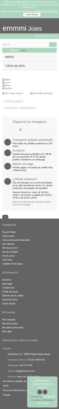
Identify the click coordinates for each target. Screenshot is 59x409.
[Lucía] (6, 82)
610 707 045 (42, 403)
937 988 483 (49, 396)
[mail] (16, 403)
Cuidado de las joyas (12, 263)
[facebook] (4, 403)
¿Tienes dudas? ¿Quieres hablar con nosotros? (42, 383)
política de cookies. (47, 11)
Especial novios (10, 299)
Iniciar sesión (50, 36)
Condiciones (8, 287)
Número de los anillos (13, 295)
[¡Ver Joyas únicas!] (12, 93)
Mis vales (7, 331)
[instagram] (10, 403)
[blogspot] (22, 403)
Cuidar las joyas (10, 291)
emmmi (14, 28)
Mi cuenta (8, 312)
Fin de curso (8, 255)
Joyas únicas (8, 303)
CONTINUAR (32, 14)
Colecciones (8, 236)
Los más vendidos (19, 108)
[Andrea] (7, 88)
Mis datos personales (12, 327)
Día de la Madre (10, 251)
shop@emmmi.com (25, 371)
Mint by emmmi (10, 248)
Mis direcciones (10, 323)
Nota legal (7, 283)
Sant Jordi (7, 259)
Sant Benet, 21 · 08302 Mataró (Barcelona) (29, 354)
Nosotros (6, 279)
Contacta (40, 36)
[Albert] (6, 79)
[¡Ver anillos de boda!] (41, 93)
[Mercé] (6, 85)
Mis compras (8, 319)
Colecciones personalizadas (16, 240)
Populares (13, 101)
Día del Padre (9, 232)
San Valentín (8, 244)
